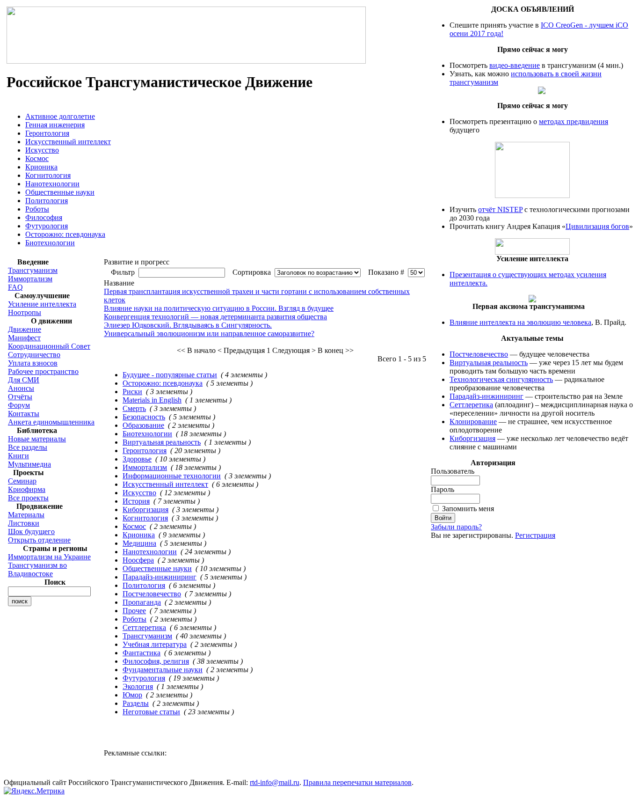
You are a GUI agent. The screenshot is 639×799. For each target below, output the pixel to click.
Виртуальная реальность (162, 442)
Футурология (46, 226)
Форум (19, 405)
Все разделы (27, 447)
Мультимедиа (29, 464)
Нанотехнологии (52, 184)
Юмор (132, 695)
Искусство (42, 150)
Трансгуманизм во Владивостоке (37, 569)
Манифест (24, 338)
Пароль (442, 489)
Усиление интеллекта (42, 304)
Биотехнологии (50, 243)
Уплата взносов (33, 363)
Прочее (134, 611)
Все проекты (28, 498)
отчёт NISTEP (500, 209)
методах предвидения (573, 121)
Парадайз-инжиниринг (159, 577)
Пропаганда (142, 602)
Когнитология (48, 175)
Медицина (139, 543)
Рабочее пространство (43, 371)
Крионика (41, 167)
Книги (18, 456)
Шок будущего (31, 531)
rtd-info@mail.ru (274, 782)
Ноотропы (24, 312)
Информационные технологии (172, 476)
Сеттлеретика (144, 627)
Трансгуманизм (33, 270)
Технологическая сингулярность (501, 379)
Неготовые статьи (151, 712)
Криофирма (26, 489)
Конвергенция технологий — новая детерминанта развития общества (215, 317)
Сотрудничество (34, 355)
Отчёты (20, 397)
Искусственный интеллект (68, 142)
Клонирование (473, 421)
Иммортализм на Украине (49, 557)
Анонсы (21, 388)
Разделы (136, 703)
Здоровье (137, 459)
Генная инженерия (55, 125)
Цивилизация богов (597, 226)
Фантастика (141, 653)
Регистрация (535, 535)
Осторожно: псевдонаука (65, 234)
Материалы (26, 515)
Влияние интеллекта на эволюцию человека (520, 322)
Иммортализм (30, 279)
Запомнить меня (468, 509)
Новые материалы (37, 439)
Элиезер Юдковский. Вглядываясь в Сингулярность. (188, 325)
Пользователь (452, 471)
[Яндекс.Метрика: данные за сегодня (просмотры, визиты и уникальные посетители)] (34, 791)
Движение (24, 329)
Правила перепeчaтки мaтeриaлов (357, 782)
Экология (138, 686)
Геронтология (47, 133)
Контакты (23, 414)
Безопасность (144, 417)
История (136, 501)
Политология (46, 201)
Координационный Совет (49, 346)
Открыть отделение (39, 540)
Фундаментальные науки (163, 670)
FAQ (15, 287)
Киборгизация (145, 509)
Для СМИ (23, 380)
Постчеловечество (152, 594)
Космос (37, 158)
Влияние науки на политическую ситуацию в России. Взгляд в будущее (219, 308)
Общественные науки (59, 192)
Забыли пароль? (456, 527)
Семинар (22, 481)
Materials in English (152, 400)
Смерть (134, 408)
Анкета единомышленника (51, 422)
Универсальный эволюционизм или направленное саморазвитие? (209, 333)
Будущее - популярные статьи (170, 375)
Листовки (23, 523)
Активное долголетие (60, 116)
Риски (132, 392)
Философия (43, 217)
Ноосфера (138, 560)
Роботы (37, 209)
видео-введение (514, 65)
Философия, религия (156, 661)
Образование (143, 425)
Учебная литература (155, 644)
